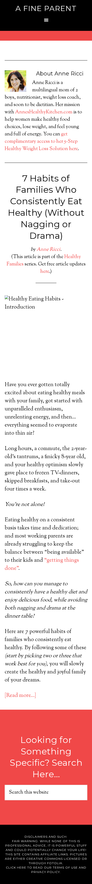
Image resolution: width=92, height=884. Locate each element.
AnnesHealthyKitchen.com (43, 112)
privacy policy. (46, 872)
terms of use (65, 867)
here (44, 271)
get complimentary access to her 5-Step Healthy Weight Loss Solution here (41, 142)
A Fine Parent (46, 8)
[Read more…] (20, 696)
